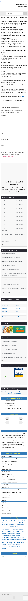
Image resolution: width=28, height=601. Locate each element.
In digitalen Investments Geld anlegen (10, 284)
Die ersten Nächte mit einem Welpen (10, 269)
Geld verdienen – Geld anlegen (9, 489)
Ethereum (3, 527)
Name (2, 133)
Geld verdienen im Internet (9, 529)
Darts (3, 466)
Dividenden (5, 524)
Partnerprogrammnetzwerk (17, 537)
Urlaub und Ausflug (6, 513)
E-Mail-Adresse (5, 139)
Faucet (6, 527)
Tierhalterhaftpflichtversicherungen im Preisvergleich (14, 357)
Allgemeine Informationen (8, 461)
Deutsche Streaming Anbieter (8, 253)
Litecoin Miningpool (6, 495)
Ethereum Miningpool (7, 477)
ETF (24, 524)
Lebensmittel (4, 533)
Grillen (19, 529)
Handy (21, 529)
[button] (4, 13)
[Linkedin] (21, 422)
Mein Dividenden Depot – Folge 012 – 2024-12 (12, 200)
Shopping (4, 508)
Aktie (12, 521)
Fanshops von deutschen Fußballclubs (11, 257)
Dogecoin (20, 524)
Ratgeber (4, 500)
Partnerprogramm (6, 497)
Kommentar (4, 115)
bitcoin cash (4, 522)
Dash (17, 522)
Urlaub (18, 546)
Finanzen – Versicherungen (9, 482)
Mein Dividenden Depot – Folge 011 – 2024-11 (12, 204)
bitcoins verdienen (13, 522)
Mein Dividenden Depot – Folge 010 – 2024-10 (12, 208)
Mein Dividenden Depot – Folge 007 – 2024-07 (12, 220)
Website (2, 145)
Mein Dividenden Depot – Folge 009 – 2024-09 (12, 212)
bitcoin (23, 521)
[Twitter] (21, 418)
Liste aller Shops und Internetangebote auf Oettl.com (14, 288)
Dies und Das (5, 469)
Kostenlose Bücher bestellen (8, 265)
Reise (3, 502)
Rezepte (4, 505)
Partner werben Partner (9, 539)
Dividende (21, 522)
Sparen (22, 544)
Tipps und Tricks (6, 510)
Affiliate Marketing (6, 456)
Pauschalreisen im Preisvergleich (9, 345)
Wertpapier (5, 548)
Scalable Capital (11, 544)
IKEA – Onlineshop (6, 292)
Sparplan (4, 546)
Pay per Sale (14, 542)
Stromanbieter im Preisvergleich (9, 341)
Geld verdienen (19, 527)
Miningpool (13, 535)
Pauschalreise (20, 539)
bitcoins (8, 522)
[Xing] (7, 422)
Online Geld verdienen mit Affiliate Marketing (12, 261)
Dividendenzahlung (13, 524)
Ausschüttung (17, 521)
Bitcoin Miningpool (6, 464)
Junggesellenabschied (15, 531)
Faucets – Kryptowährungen (9, 479)
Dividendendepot (6, 471)
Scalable (4, 544)
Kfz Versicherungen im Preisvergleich (10, 349)
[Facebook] (7, 418)
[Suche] (25, 13)
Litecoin (9, 535)
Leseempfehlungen (12, 533)
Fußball (3, 484)
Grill (17, 529)
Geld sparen (5, 487)
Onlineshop (17, 535)
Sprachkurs (14, 546)
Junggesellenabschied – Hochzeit (10, 492)
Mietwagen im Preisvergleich (8, 353)
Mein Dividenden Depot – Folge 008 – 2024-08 (12, 216)
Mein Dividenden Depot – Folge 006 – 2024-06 (12, 224)
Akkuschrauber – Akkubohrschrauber (11, 458)
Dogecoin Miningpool (7, 474)
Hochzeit (4, 531)
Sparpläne (9, 546)
